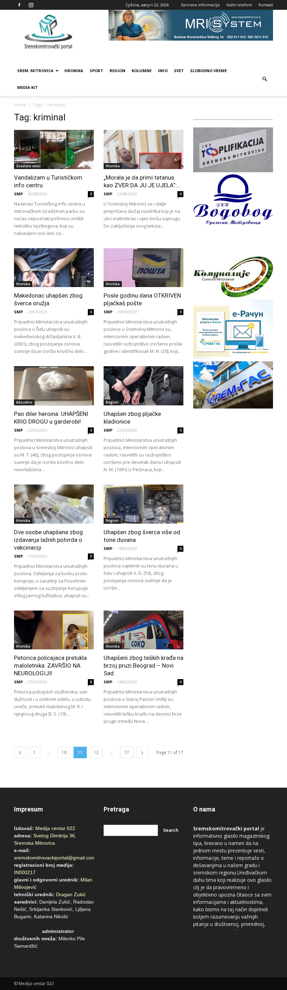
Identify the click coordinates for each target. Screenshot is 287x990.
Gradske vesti (28, 165)
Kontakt (266, 4)
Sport (96, 70)
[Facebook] (19, 5)
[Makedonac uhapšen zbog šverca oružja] (54, 267)
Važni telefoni (239, 4)
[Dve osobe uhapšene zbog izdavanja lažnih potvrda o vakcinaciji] (54, 504)
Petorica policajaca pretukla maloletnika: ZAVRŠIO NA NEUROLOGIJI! (50, 665)
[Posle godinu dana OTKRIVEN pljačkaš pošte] (143, 267)
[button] (264, 79)
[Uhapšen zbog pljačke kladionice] (143, 385)
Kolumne (142, 70)
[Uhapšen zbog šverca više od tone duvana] (143, 504)
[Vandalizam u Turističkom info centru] (54, 149)
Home (20, 105)
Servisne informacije (200, 4)
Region (117, 70)
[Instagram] (31, 5)
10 (64, 752)
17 (126, 752)
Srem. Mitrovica (35, 70)
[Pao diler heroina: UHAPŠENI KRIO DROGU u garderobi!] (54, 385)
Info (163, 70)
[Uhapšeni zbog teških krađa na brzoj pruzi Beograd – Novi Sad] (143, 630)
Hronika (73, 70)
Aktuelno (24, 402)
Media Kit (27, 87)
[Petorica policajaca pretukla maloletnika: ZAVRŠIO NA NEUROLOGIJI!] (54, 630)
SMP (18, 193)
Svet (179, 70)
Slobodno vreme (208, 70)
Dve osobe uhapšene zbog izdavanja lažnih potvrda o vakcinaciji (48, 540)
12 (96, 752)
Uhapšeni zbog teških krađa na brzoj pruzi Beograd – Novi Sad (143, 665)
